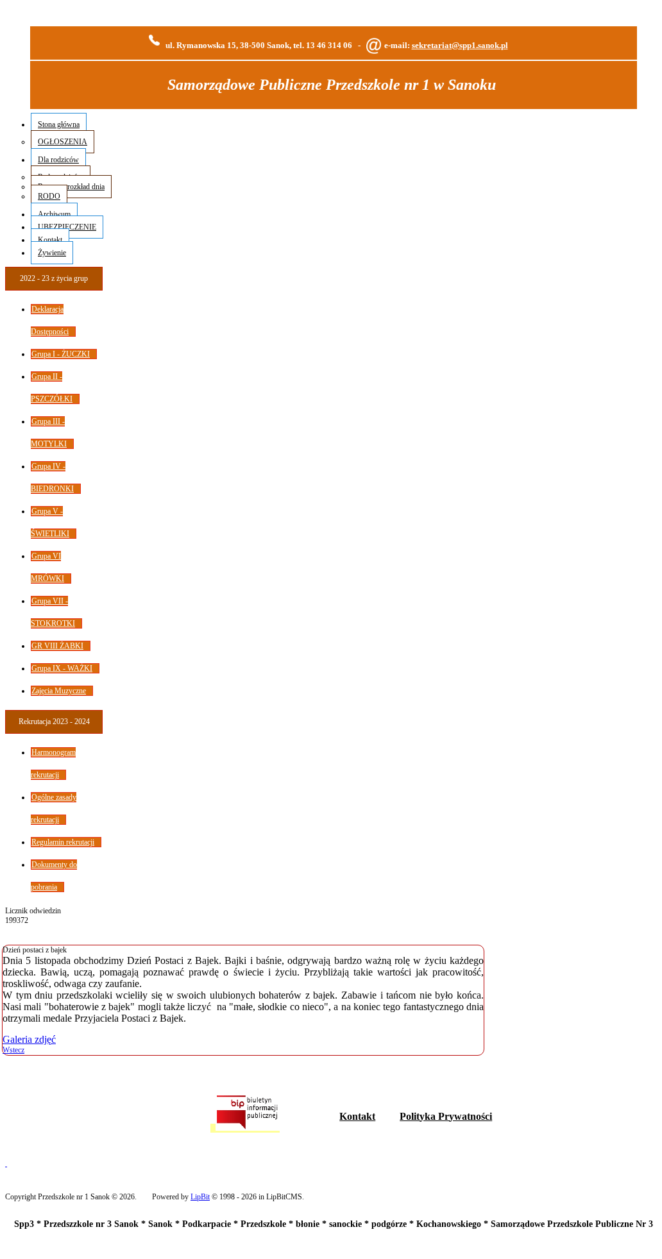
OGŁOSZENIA (62, 141)
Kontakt (50, 239)
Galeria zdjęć (29, 1039)
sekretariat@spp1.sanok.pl (460, 45)
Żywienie (52, 252)
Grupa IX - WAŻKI (61, 668)
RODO (49, 196)
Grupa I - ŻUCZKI (60, 354)
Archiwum (54, 214)
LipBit (200, 1196)
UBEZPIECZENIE (67, 227)
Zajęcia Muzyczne (58, 690)
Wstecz (13, 1049)
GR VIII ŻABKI (57, 645)
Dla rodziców (58, 159)
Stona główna (59, 124)
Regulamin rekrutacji (62, 842)
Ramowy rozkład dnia (71, 186)
